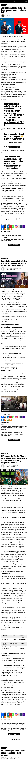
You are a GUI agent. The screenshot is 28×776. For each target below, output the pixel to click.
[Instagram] (16, 226)
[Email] (8, 229)
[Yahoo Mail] (23, 226)
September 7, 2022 (21, 142)
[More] (10, 229)
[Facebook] (2, 226)
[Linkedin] (8, 226)
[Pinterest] (10, 226)
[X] (5, 226)
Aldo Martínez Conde (11, 269)
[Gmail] (18, 226)
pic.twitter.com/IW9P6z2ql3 (14, 123)
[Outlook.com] (2, 229)
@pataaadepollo (13, 136)
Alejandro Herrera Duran (11, 15)
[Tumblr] (21, 226)
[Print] (5, 229)
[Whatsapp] (13, 226)
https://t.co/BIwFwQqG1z (14, 138)
